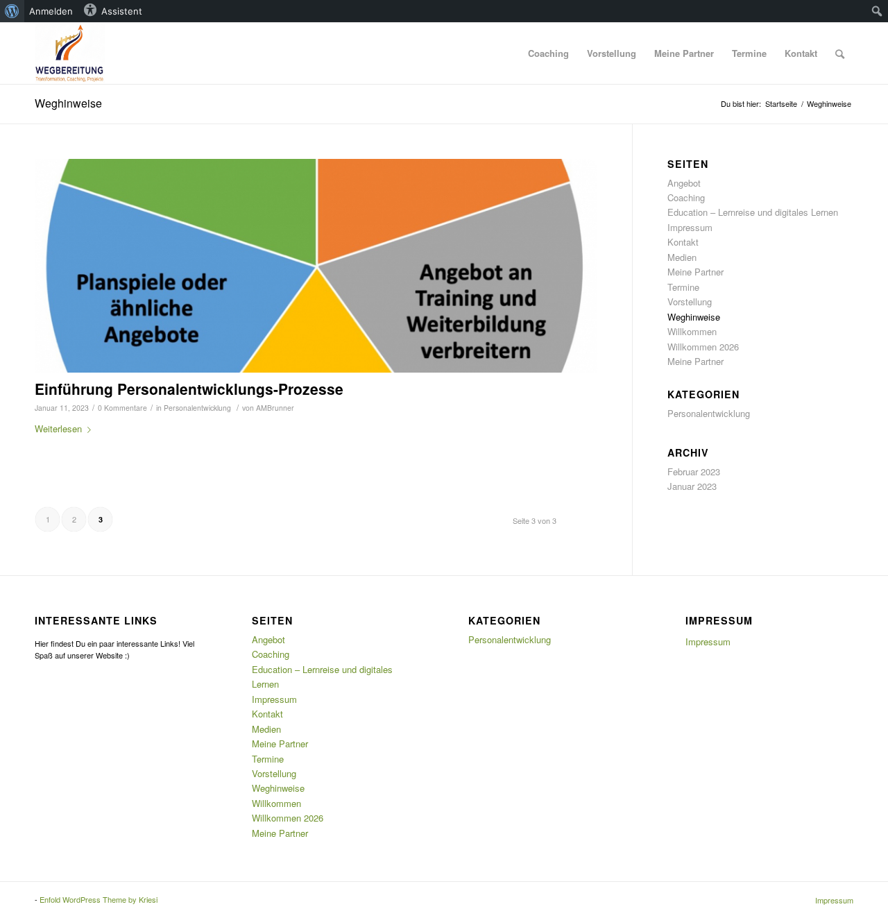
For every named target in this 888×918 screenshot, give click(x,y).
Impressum (689, 227)
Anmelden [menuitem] (51, 11)
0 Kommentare (122, 407)
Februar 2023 (693, 471)
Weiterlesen (58, 428)
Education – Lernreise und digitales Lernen (752, 212)
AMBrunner (275, 407)
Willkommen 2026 (703, 346)
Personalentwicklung (197, 407)
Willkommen (692, 331)
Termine (683, 287)
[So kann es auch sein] (316, 266)
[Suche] (839, 53)
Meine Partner (695, 271)
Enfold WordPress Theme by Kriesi (98, 899)
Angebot (684, 182)
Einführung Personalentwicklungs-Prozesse (189, 388)
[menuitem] (12, 11)
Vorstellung (689, 301)
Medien (682, 257)
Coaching (686, 197)
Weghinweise (68, 103)
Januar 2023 (692, 486)
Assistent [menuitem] (121, 11)
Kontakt (683, 241)
